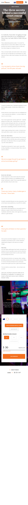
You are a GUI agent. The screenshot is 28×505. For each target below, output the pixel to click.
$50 (14, 337)
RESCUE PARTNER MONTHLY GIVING (14, 325)
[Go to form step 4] (24, 319)
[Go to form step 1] (7, 319)
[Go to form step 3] (18, 319)
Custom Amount (14, 341)
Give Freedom (14, 356)
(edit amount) (6, 351)
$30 (6, 337)
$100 (21, 337)
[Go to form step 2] (13, 319)
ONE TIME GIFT (14, 329)
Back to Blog (15, 6)
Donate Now (20, 2)
